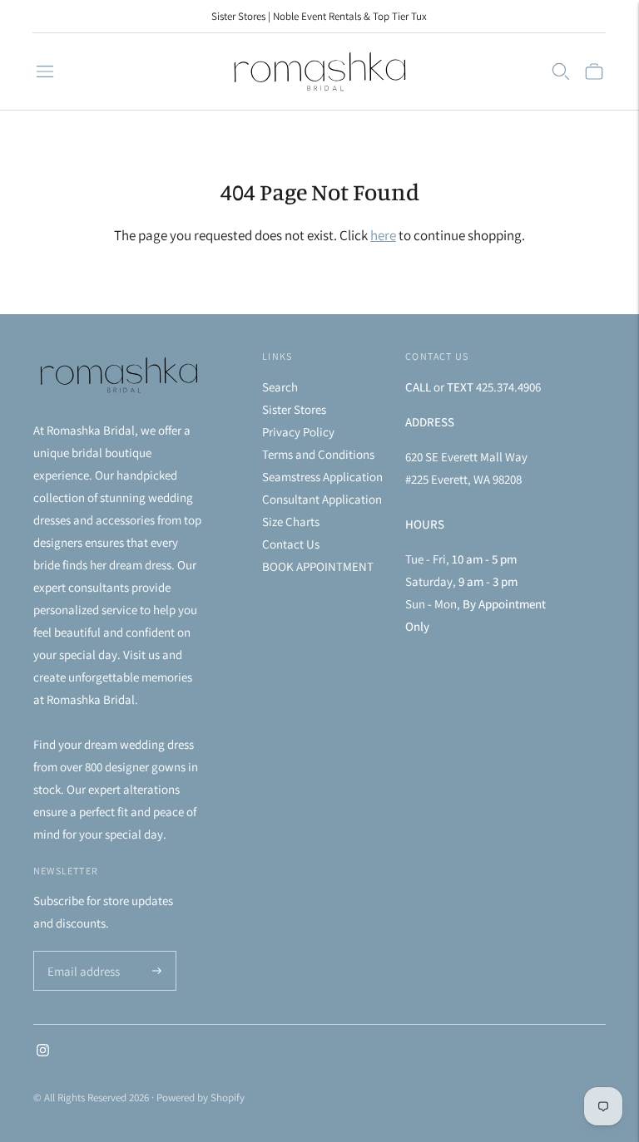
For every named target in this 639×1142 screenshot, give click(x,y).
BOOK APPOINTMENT (318, 566)
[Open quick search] (560, 71)
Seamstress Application (322, 477)
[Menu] (45, 71)
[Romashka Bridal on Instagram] (43, 1052)
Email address (81, 952)
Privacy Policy (298, 432)
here (383, 235)
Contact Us (291, 544)
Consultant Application (322, 499)
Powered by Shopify (200, 1097)
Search (280, 387)
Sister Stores (294, 409)
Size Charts (291, 521)
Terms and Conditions (318, 454)
